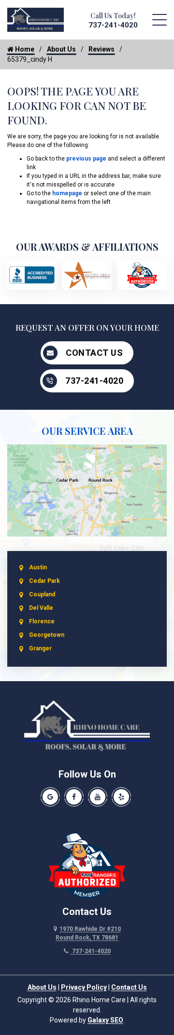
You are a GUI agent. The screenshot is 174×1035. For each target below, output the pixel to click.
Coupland (42, 594)
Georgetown (46, 635)
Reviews (101, 49)
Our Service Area (87, 430)
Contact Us (94, 353)
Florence (42, 621)
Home (24, 49)
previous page (86, 158)
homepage (67, 193)
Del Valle (41, 608)
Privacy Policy (84, 987)
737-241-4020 (113, 25)
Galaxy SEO (105, 1020)
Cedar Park (44, 581)
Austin (38, 567)
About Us (61, 49)
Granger (40, 648)
